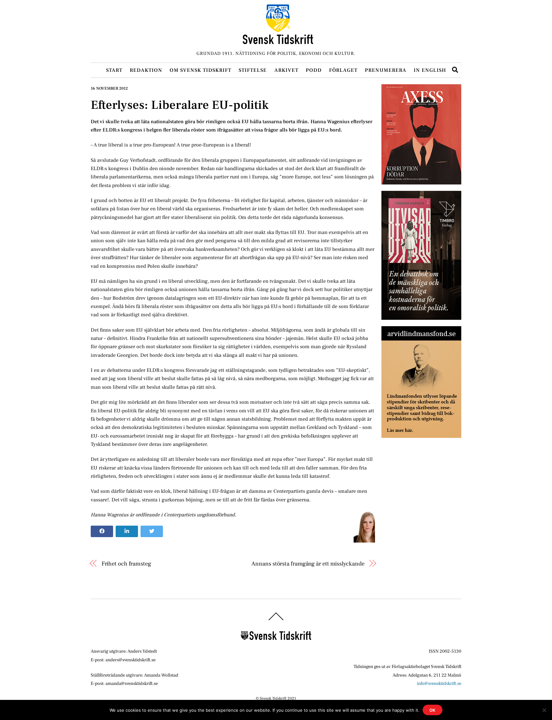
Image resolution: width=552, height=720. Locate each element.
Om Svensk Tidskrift (200, 70)
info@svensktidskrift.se (439, 683)
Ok (432, 710)
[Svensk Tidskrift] (278, 41)
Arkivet (286, 70)
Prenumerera (385, 70)
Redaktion (146, 70)
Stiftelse (253, 70)
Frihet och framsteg (126, 563)
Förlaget (343, 70)
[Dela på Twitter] (152, 531)
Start (114, 70)
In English (430, 70)
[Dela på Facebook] (102, 531)
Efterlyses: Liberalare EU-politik (180, 105)
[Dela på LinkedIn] (127, 531)
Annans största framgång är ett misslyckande (307, 563)
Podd (314, 70)
